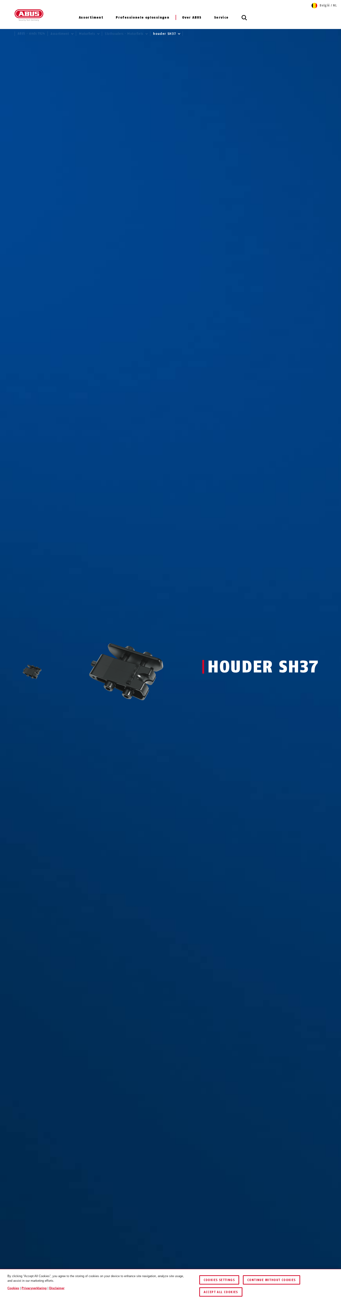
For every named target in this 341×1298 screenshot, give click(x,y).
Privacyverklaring (34, 1288)
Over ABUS (192, 17)
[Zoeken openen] (244, 20)
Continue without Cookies (271, 1280)
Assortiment (91, 17)
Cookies (13, 1288)
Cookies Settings (219, 1280)
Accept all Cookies (221, 1292)
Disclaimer (56, 1288)
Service (221, 17)
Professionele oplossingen (142, 17)
